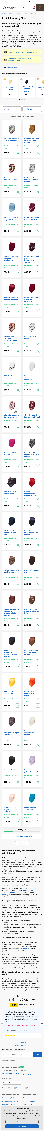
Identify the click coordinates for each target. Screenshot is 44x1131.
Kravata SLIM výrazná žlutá (9, 692)
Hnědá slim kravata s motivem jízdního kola (31, 611)
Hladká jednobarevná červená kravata (30, 493)
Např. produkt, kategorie (16, 36)
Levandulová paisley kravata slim (32, 771)
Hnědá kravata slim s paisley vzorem (11, 571)
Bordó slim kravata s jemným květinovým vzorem (31, 259)
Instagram (31, 1088)
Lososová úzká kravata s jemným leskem (11, 809)
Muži (10, 14)
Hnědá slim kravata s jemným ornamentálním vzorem (11, 612)
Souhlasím (22, 1126)
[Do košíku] (18, 153)
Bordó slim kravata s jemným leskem (11, 298)
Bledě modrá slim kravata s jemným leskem (11, 219)
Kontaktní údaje (29, 1101)
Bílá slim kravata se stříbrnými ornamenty (31, 378)
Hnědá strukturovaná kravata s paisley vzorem (10, 653)
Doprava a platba (8, 1098)
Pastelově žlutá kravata (10, 88)
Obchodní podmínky (10, 1101)
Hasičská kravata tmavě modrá (10, 492)
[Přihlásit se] (29, 7)
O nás (25, 1098)
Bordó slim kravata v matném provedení (31, 299)
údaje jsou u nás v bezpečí (14, 1059)
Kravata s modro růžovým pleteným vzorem (11, 732)
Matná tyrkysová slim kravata (30, 808)
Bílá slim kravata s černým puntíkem (11, 377)
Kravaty (18, 14)
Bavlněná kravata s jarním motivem (11, 139)
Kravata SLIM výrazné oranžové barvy (31, 693)
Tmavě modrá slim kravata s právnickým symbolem (27, 88)
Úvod (4, 14)
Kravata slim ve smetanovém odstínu (30, 732)
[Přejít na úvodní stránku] (9, 7)
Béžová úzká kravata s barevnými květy (10, 338)
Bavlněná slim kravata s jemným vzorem (31, 180)
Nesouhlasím (22, 1122)
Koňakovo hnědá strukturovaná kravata (31, 652)
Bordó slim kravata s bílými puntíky (31, 218)
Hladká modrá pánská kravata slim (10, 533)
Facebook (20, 1088)
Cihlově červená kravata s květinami (32, 416)
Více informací (22, 1118)
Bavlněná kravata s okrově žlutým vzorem (31, 140)
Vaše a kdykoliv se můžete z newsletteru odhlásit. (19, 1059)
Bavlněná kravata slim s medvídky (11, 179)
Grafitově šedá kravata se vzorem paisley (31, 454)
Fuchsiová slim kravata (10, 453)
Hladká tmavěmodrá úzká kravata (31, 533)
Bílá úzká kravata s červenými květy (11, 416)
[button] (24, 7)
